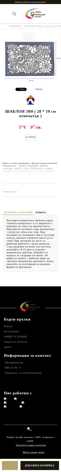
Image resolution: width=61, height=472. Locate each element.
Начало (8, 326)
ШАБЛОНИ (14, 26)
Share (22, 89)
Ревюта (40, 212)
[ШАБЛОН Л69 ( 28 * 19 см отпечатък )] (30, 82)
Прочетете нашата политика (31, 445)
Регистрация (11, 331)
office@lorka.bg (14, 362)
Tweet (38, 89)
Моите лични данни (33, 452)
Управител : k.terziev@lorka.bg (23, 372)
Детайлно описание (18, 212)
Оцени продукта (10, 192)
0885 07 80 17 (13, 367)
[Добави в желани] (10, 465)
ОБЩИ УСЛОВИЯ (15, 336)
